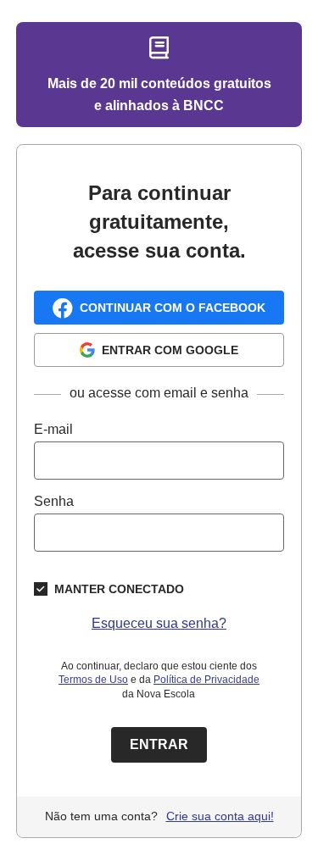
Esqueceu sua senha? (159, 623)
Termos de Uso (93, 680)
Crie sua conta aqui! (220, 816)
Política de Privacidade (206, 680)
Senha (54, 501)
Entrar (159, 744)
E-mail (53, 429)
